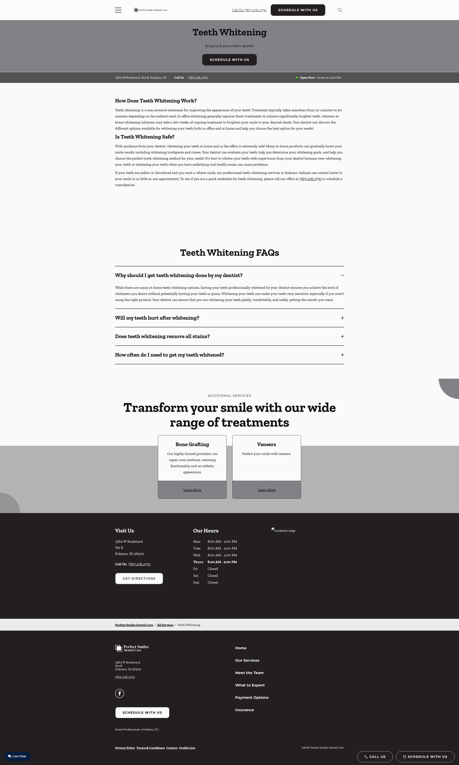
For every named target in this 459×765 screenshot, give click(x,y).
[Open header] (119, 10)
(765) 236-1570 (198, 77)
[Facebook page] (119, 693)
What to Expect (250, 685)
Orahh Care (187, 748)
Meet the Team (249, 673)
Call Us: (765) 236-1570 (249, 10)
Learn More (192, 490)
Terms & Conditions (150, 748)
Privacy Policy (125, 748)
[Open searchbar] (340, 10)
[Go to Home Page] (150, 10)
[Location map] (307, 565)
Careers (172, 748)
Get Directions (139, 579)
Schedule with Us (298, 10)
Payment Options (252, 697)
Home (241, 648)
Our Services (247, 660)
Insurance (244, 710)
